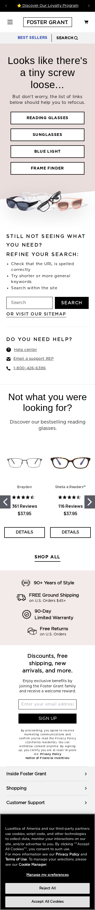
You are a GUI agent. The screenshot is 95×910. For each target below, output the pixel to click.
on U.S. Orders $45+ (47, 601)
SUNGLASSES (47, 135)
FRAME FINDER (47, 168)
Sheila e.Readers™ (70, 487)
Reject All (47, 888)
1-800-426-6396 (29, 368)
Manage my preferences (47, 875)
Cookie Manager (32, 864)
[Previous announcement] (6, 6)
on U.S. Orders (53, 634)
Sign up (48, 718)
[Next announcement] (89, 6)
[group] (47, 774)
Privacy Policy (67, 854)
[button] (10, 22)
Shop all (47, 557)
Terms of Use (16, 859)
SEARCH (71, 303)
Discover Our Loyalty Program (49, 6)
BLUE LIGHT (47, 151)
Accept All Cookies (47, 901)
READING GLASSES (48, 118)
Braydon (24, 487)
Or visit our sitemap (36, 314)
